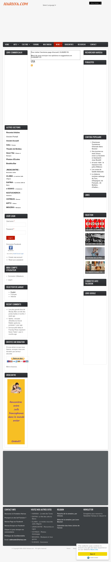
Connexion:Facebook (13, 244)
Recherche (82, 44)
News (58, 44)
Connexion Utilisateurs (16, 276)
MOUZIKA (35, 537)
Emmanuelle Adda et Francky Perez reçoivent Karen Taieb (17, 329)
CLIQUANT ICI (36, 57)
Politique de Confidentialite (15, 536)
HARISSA (35, 513)
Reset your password (16, 260)
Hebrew (13, 296)
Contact (93, 44)
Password (9, 229)
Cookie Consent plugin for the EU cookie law (92, 557)
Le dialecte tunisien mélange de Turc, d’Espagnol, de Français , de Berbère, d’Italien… (98, 180)
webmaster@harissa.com (17, 539)
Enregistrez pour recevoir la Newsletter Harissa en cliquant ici (94, 514)
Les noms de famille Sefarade (98, 170)
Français (14, 294)
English (13, 292)
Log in (10, 280)
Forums (36, 44)
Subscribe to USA (32, 65)
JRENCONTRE (37, 527)
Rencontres (69, 44)
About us (76, 548)
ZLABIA (35, 522)
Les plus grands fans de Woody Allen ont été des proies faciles (17, 311)
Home (7, 44)
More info (94, 549)
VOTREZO (35, 532)
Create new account (15, 257)
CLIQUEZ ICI (64, 52)
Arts (15, 44)
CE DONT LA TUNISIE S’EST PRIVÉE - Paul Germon (95, 229)
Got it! (92, 554)
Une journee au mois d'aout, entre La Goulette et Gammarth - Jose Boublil (98, 155)
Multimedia (47, 44)
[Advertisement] (55, 25)
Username (9, 221)
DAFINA (35, 516)
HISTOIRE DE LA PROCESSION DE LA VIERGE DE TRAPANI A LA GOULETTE (95, 258)
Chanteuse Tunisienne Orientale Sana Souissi (97, 145)
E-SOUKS (35, 542)
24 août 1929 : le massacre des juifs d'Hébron (98, 164)
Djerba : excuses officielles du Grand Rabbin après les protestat (15, 321)
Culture (25, 44)
